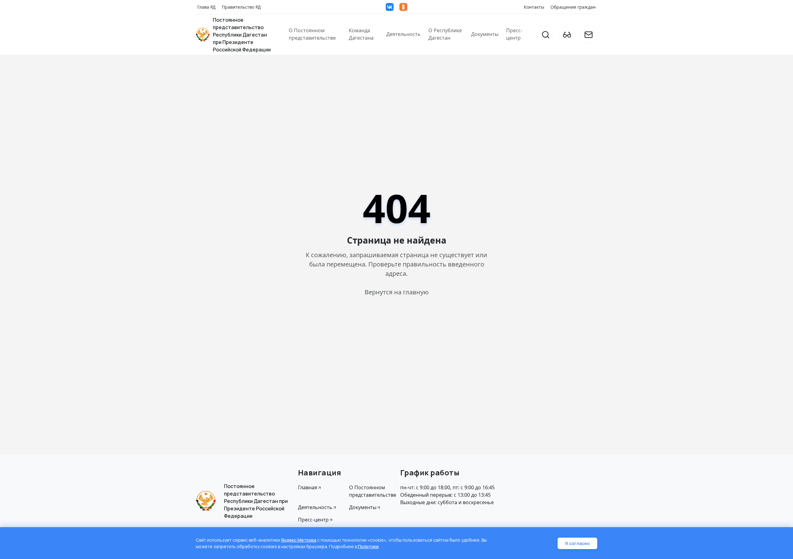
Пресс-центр (514, 34)
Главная (307, 487)
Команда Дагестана (361, 34)
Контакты (534, 7)
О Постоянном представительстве (312, 34)
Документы (484, 34)
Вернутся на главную (397, 292)
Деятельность (403, 34)
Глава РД (206, 7)
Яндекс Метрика (298, 540)
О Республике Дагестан (445, 34)
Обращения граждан (573, 7)
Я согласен (577, 543)
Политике (368, 546)
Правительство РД (241, 7)
